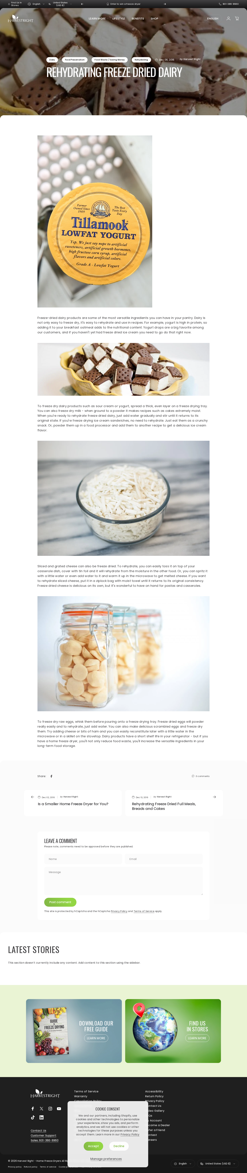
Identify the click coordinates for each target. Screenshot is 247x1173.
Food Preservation (75, 59)
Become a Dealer (157, 1125)
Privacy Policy (129, 1134)
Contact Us (153, 1106)
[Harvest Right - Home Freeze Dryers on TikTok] (33, 1117)
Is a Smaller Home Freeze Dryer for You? (73, 804)
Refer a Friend (155, 1130)
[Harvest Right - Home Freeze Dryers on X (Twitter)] (41, 1109)
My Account (153, 1120)
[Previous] (82, 4)
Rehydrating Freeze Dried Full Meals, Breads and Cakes (164, 806)
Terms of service (48, 1166)
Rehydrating (141, 59)
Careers (151, 1140)
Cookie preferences (68, 1166)
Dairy (52, 59)
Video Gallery (154, 1111)
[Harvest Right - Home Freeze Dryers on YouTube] (59, 1109)
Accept (93, 1146)
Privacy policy (15, 1166)
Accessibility (154, 1091)
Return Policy (154, 1096)
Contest (151, 1135)
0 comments (203, 776)
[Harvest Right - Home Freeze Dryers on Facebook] (33, 1109)
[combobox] (36, 4)
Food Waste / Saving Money (110, 59)
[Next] (165, 4)
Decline (119, 1146)
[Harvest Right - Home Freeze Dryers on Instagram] (50, 1109)
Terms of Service (144, 911)
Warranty (80, 1096)
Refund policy (30, 1166)
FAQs (148, 1116)
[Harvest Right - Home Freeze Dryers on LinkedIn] (41, 1117)
